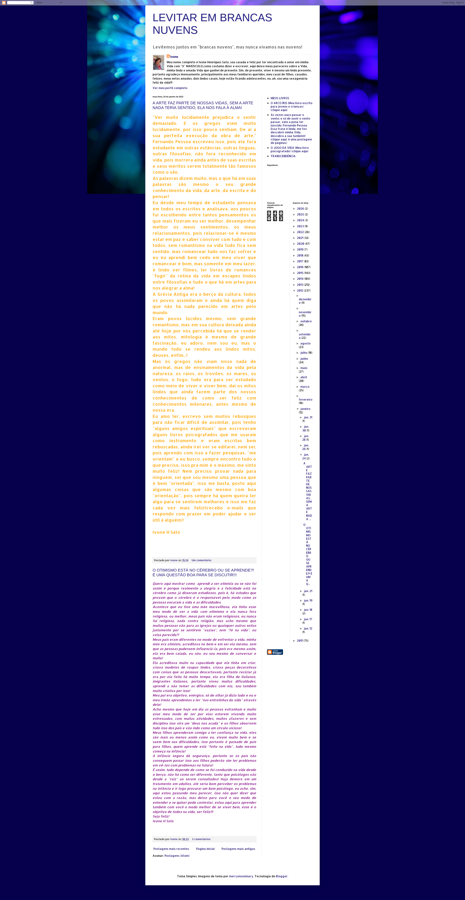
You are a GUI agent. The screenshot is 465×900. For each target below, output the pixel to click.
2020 (301, 243)
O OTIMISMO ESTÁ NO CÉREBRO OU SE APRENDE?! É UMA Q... (307, 554)
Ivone (174, 56)
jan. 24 (305, 456)
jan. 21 (308, 591)
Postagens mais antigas (238, 849)
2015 (300, 273)
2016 (300, 267)
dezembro (305, 300)
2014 (300, 279)
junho (304, 358)
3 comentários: (202, 839)
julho (304, 352)
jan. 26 (305, 447)
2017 (300, 261)
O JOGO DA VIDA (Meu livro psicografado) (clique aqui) (290, 149)
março (305, 386)
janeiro (305, 409)
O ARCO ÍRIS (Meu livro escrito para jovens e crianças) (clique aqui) (291, 106)
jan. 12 (308, 628)
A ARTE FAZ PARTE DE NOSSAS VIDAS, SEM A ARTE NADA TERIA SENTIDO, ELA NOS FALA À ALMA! (203, 105)
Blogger (282, 876)
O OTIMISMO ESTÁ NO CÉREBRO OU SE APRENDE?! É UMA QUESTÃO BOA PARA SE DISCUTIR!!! (203, 572)
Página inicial (205, 849)
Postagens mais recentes (171, 849)
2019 (300, 249)
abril (303, 377)
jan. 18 (308, 610)
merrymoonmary (241, 876)
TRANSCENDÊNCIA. (283, 156)
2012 (300, 290)
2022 (301, 232)
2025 (301, 214)
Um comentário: (202, 560)
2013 (300, 284)
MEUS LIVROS (280, 98)
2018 (300, 255)
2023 (301, 226)
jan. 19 (308, 600)
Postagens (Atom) (177, 855)
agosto (305, 343)
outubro (306, 321)
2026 (301, 208)
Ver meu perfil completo (170, 88)
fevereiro (305, 399)
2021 (300, 238)
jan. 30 (305, 428)
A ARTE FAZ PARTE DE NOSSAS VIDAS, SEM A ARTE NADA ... (307, 491)
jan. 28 (305, 437)
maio (303, 368)
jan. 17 (308, 619)
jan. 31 (308, 417)
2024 (301, 220)
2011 (300, 640)
